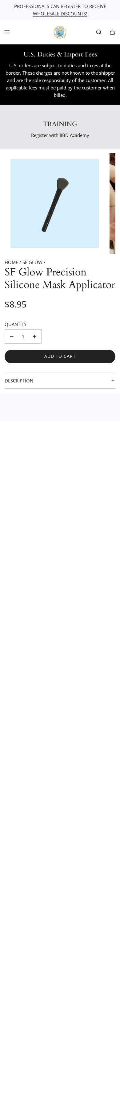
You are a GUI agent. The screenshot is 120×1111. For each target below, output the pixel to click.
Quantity (15, 324)
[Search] (99, 32)
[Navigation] (7, 32)
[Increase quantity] (34, 336)
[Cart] (112, 32)
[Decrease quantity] (11, 336)
